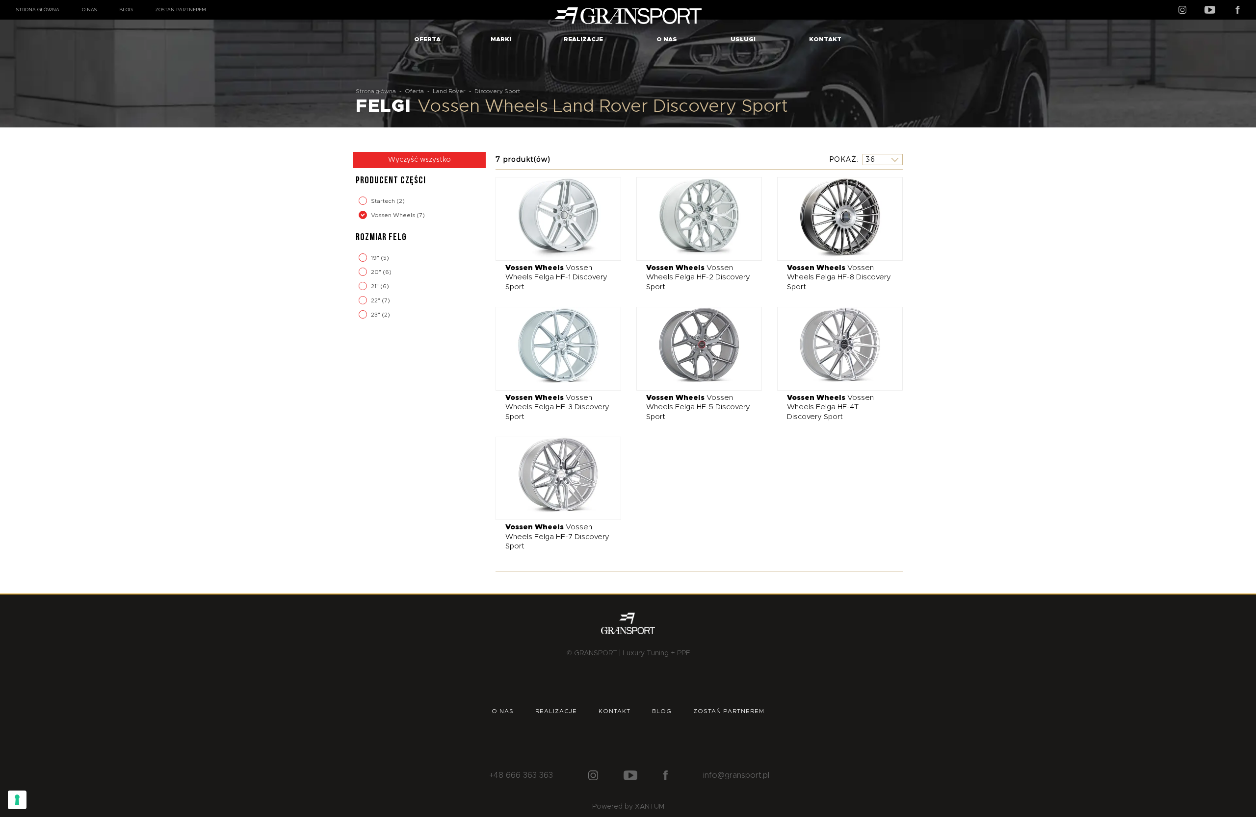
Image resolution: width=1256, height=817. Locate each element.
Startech (383, 201)
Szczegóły (551, 218)
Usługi (743, 39)
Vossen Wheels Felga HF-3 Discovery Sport (557, 407)
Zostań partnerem (180, 9)
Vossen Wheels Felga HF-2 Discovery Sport (698, 277)
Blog (125, 9)
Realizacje (583, 39)
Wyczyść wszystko (419, 159)
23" (376, 315)
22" (376, 300)
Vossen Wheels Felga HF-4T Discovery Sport (830, 407)
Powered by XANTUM (628, 806)
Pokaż (843, 159)
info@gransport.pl (736, 775)
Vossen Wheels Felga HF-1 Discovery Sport (556, 277)
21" (375, 286)
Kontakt (825, 39)
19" (376, 258)
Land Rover (449, 91)
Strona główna (37, 9)
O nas (89, 9)
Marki (501, 39)
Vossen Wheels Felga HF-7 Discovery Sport (557, 536)
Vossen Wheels (394, 215)
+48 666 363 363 (521, 775)
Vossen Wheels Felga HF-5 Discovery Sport (698, 407)
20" (377, 272)
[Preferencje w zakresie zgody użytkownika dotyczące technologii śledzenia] (17, 800)
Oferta (427, 39)
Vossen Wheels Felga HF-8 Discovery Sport (839, 277)
